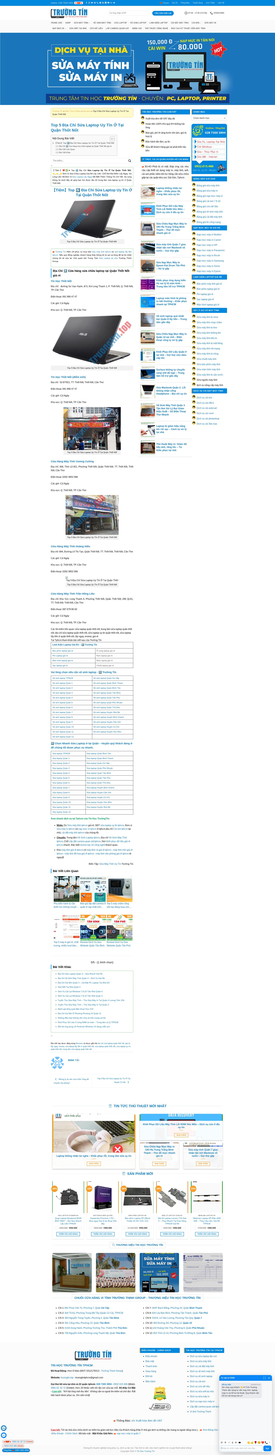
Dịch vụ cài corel (205, 413)
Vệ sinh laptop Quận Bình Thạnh (108, 683)
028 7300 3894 (104, 1384)
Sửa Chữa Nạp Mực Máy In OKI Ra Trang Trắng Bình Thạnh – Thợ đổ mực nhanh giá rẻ (171, 228)
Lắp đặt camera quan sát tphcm (85, 841)
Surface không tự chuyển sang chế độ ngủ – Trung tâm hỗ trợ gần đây (170, 372)
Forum (166, 3)
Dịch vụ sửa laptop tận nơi (203, 1356)
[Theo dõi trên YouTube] (108, 3)
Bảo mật (150, 1361)
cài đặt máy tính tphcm (73, 832)
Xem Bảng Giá (210, 1430)
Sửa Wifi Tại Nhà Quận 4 (69, 987)
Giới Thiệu (210, 3)
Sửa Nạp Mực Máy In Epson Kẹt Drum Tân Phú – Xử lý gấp (170, 265)
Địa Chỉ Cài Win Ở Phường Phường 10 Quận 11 (79, 1013)
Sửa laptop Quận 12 (61, 812)
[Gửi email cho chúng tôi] (95, 3)
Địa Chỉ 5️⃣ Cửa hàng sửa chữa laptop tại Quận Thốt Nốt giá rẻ (85, 146)
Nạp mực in (58, 28)
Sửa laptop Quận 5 (61, 778)
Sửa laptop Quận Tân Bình (99, 773)
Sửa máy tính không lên (209, 333)
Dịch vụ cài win (204, 397)
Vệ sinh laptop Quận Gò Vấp (106, 678)
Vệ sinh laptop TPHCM (62, 678)
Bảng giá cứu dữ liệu (207, 206)
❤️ (262, 1442)
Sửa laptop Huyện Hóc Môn (99, 802)
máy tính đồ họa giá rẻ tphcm (79, 853)
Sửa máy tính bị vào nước (210, 375)
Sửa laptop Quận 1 (61, 758)
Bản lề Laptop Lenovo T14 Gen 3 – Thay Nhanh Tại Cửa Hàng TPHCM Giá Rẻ (172, 1221)
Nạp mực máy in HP (207, 245)
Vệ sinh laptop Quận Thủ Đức (106, 707)
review (61, 1046)
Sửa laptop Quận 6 (61, 783)
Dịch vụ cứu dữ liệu (200, 1386)
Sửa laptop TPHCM (61, 753)
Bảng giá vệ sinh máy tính (210, 211)
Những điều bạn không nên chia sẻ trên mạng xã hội (82, 1018)
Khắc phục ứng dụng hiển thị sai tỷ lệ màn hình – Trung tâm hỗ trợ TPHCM (171, 283)
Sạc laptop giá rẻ (60, 665)
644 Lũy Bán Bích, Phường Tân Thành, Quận (180, 1313)
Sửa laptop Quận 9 (61, 797)
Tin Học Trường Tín (146, 1451)
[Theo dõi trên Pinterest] (100, 3)
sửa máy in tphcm (66, 829)
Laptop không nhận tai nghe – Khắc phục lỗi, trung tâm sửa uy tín (169, 191)
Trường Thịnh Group (111, 1371)
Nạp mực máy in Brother (209, 234)
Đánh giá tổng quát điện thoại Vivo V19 (75, 1009)
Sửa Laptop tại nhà (108, 258)
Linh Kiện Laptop (159, 23)
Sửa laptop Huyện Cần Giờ (99, 792)
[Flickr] (111, 3)
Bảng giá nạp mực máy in (210, 196)
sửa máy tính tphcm (101, 252)
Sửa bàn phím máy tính (208, 364)
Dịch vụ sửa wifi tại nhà (202, 1391)
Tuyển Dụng (198, 3)
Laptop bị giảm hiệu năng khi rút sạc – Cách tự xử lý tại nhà (171, 429)
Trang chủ (56, 23)
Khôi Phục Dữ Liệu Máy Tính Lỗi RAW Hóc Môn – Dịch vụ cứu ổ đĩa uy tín (170, 209)
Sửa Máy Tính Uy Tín (110, 864)
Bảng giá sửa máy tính (208, 185)
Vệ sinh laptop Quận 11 (63, 732)
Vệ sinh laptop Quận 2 (62, 688)
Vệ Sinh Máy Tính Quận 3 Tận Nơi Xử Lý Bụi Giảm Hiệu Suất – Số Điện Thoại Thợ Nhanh (171, 410)
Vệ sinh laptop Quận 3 (62, 693)
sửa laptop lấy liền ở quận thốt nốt (79, 1046)
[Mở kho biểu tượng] (269, 1442)
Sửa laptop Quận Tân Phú (98, 778)
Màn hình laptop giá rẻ (62, 660)
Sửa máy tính (81, 23)
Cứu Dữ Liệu (96, 28)
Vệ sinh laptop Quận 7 (62, 712)
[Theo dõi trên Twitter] (92, 3)
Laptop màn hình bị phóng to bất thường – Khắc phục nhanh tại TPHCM (171, 301)
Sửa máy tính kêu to (207, 338)
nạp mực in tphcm (87, 829)
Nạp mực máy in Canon (209, 240)
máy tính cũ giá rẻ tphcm (99, 850)
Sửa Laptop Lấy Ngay (82, 177)
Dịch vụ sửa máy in (200, 1396)
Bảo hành (150, 1381)
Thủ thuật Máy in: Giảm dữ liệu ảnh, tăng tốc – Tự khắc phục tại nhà (171, 447)
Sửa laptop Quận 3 (61, 768)
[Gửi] (130, 161)
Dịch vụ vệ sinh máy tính (202, 1371)
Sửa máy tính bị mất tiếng (210, 343)
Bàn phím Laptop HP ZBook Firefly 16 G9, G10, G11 (137, 1219)
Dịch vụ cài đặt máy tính (202, 1366)
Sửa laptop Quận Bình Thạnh (100, 758)
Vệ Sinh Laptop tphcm (88, 837)
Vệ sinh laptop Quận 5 (62, 702)
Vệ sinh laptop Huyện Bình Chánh (108, 717)
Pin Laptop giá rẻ (60, 655)
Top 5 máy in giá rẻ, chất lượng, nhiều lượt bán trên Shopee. (66, 945)
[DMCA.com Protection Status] (159, 1393)
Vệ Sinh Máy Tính (102, 23)
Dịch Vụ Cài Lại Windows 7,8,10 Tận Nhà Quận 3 (80, 996)
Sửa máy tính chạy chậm (209, 322)
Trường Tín (57, 111)
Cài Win (195, 23)
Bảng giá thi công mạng (209, 222)
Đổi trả (149, 1376)
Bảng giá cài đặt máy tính (209, 217)
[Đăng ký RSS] (103, 3)
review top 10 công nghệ (92, 845)
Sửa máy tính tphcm (77, 825)
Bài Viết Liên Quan (67, 149)
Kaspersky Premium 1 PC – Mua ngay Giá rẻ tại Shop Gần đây (103, 1221)
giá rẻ (127, 1043)
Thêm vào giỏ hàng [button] (68, 1234)
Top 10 (174, 3)
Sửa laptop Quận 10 (61, 802)
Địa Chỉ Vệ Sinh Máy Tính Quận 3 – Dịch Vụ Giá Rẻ (81, 978)
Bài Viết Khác (65, 152)
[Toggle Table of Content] (111, 138)
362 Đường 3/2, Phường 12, (172, 1323)
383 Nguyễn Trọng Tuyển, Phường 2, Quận (92, 1318)
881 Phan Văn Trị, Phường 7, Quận (87, 1308)
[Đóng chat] (269, 1378)
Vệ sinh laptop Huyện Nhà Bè (106, 712)
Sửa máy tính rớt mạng (208, 348)
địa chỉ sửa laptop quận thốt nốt (111, 1043)
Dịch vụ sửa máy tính (200, 1361)
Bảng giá (137, 28)
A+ (236, 1442)
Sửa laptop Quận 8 (61, 792)
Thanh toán (151, 1366)
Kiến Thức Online (73, 111)
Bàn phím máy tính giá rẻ (209, 284)
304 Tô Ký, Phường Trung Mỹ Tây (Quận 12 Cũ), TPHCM (94, 1313)
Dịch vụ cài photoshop (208, 418)
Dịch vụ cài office (205, 403)
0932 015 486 (121, 1384)
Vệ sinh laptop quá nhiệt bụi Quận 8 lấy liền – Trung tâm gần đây (171, 319)
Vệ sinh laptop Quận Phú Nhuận (107, 702)
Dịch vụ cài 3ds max (207, 424)
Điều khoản (151, 1356)
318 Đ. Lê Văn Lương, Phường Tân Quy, (177, 1318)
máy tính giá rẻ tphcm (72, 850)
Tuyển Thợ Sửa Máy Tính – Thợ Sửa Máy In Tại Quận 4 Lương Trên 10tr (91, 1000)
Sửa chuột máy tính (206, 359)
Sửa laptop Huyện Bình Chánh (100, 787)
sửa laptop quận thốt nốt (105, 1046)
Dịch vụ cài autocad (207, 408)
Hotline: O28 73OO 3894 (62, 3)
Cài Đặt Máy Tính (179, 23)
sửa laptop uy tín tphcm (112, 825)
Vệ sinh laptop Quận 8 (62, 717)
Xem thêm (94, 1164)
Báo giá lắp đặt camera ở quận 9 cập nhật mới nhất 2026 (93, 907)
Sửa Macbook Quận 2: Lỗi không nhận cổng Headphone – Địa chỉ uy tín (171, 390)
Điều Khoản (57, 1433)
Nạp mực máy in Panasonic (211, 250)
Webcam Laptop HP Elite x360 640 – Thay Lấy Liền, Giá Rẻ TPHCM (207, 1221)
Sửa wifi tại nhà (78, 28)
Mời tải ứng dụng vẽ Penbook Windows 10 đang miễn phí (84, 1026)
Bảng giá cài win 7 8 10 (208, 201)
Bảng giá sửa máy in (207, 190)
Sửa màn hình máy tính (208, 369)
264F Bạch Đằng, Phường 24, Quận (177, 1308)
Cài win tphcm (120, 829)
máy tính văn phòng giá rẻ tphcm (112, 853)
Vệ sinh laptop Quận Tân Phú (106, 698)
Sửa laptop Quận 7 (61, 787)
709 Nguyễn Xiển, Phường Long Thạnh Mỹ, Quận (95, 1333)
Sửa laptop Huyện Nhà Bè (98, 807)
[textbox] (241, 1448)
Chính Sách (71, 1433)
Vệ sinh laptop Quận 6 (62, 707)
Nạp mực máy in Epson (209, 271)
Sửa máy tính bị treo (207, 327)
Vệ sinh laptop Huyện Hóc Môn (107, 732)
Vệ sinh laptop (138, 23)
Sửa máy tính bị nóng (207, 353)
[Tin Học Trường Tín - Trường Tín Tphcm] (77, 13)
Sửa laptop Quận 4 (61, 773)
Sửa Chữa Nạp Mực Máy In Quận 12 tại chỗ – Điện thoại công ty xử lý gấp (171, 337)
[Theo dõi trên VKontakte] (114, 3)
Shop (68, 23)
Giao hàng (151, 1371)
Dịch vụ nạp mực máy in (202, 1401)
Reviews (87, 111)
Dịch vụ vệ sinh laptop (201, 1376)
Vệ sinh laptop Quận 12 (63, 737)
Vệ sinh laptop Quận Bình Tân (107, 688)
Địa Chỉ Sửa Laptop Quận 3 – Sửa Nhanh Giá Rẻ (80, 974)
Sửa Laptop (120, 23)
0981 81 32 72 (58, 1388)
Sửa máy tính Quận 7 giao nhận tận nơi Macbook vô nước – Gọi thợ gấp (171, 247)
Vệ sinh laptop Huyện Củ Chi (106, 727)
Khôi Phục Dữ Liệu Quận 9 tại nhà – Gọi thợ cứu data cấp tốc (171, 354)
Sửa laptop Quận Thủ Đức (99, 783)
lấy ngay (54, 1046)
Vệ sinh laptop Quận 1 (62, 683)
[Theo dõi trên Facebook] (86, 3)
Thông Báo (184, 3)
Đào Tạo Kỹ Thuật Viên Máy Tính (188, 28)
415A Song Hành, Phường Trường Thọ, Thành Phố (96, 1328)
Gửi (267, 1448)
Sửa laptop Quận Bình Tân (99, 753)
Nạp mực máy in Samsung (210, 261)
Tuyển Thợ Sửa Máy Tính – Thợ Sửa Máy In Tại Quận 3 (83, 1005)
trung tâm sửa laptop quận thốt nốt (77, 1049)
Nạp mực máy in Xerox (208, 266)
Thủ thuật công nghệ (156, 28)
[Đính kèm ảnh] (222, 1442)
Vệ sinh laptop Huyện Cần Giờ (107, 722)
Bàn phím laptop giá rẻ (62, 651)
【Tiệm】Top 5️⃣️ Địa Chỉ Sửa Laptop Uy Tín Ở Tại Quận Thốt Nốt (84, 143)
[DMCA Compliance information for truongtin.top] (160, 1407)
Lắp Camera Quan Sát (117, 28)
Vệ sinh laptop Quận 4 (62, 698)
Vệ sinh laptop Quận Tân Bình (107, 693)
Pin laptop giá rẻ (205, 294)
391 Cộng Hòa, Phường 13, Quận (87, 1323)
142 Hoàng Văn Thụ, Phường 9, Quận (178, 1328)
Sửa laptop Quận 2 (61, 763)
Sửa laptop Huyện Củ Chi (98, 797)
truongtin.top (67, 1377)
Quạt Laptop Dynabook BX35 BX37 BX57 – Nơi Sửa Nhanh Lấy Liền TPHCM (68, 1221)
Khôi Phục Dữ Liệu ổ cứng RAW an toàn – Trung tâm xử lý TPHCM (88, 1022)
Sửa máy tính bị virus (207, 317)
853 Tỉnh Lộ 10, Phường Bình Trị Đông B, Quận (182, 1333)
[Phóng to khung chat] (264, 1378)
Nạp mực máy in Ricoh (208, 255)
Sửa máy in (210, 23)
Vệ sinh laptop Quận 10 (63, 727)
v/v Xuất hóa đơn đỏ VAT (146, 1420)
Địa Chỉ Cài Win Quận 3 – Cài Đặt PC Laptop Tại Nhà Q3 (84, 983)
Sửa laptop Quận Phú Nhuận (100, 768)
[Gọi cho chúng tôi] (97, 3)
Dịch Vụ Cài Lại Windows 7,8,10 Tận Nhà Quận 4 (80, 991)
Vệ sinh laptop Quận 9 (62, 722)
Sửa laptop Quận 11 (61, 807)
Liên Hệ (221, 3)
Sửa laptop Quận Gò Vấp (98, 763)
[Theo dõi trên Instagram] (89, 3)
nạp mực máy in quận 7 (129, 1433)
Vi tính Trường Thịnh (200, 1411)
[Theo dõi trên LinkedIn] (106, 3)
